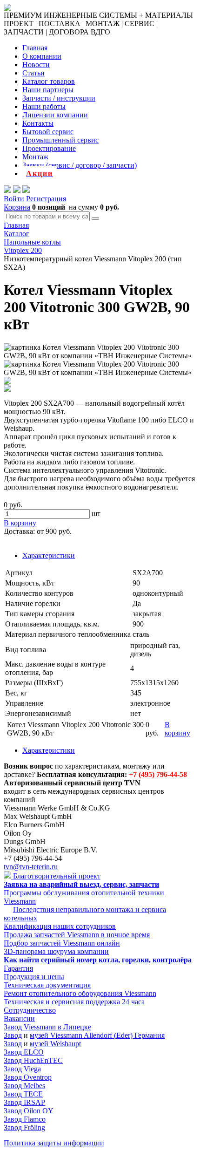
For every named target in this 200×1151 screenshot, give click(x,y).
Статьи (33, 73)
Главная (34, 48)
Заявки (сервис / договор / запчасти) (79, 165)
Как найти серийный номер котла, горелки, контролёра (98, 960)
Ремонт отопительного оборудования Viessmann (80, 993)
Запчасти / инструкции (58, 98)
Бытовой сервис (47, 132)
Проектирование (49, 148)
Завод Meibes (24, 1086)
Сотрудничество (30, 1010)
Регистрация (46, 199)
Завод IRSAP (24, 1102)
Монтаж (35, 157)
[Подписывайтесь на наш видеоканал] (7, 190)
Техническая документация (47, 985)
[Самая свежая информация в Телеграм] (26, 190)
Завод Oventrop (28, 1077)
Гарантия (18, 968)
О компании (41, 56)
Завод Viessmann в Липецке (47, 1027)
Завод (13, 1035)
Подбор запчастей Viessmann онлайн (62, 943)
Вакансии (19, 1018)
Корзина (17, 207)
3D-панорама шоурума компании (56, 951)
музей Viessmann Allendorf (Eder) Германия (97, 1035)
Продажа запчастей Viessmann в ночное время (77, 935)
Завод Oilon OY (28, 1111)
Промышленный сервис (60, 140)
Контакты (37, 123)
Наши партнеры (47, 90)
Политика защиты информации (54, 1143)
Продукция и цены (34, 977)
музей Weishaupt (55, 1044)
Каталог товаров (48, 81)
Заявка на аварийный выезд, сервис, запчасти (81, 884)
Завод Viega (22, 1069)
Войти (14, 199)
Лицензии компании (55, 115)
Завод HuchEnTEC (33, 1060)
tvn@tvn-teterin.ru (31, 867)
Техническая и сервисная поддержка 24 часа (74, 1002)
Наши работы (44, 106)
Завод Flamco (25, 1119)
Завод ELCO (24, 1052)
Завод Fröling (24, 1127)
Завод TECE (23, 1094)
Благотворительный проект (55, 876)
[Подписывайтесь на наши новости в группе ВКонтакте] (16, 190)
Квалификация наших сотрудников (60, 926)
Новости (36, 64)
